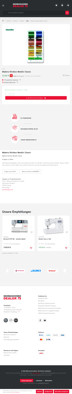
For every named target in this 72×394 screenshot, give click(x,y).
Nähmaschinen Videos (10, 353)
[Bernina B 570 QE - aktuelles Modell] (18, 226)
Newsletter (41, 301)
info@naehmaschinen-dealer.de (13, 310)
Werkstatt (6, 337)
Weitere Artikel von (30, 171)
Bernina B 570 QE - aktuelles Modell (14, 239)
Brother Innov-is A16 (45, 239)
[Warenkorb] (68, 5)
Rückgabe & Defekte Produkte (47, 306)
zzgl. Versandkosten (15, 244)
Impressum (39, 380)
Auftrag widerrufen (27, 380)
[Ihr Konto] (62, 5)
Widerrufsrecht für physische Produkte (49, 308)
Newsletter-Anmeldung (10, 312)
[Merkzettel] (56, 5)
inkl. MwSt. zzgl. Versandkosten (32, 76)
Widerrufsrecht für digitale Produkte (48, 311)
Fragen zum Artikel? (10, 171)
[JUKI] (20, 270)
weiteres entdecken (8, 253)
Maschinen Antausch (10, 334)
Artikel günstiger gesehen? (11, 339)
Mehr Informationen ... (15, 392)
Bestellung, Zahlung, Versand (46, 303)
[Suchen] (67, 13)
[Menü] (3, 5)
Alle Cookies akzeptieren (61, 391)
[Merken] (31, 232)
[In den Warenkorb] (31, 248)
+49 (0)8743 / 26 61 (9, 307)
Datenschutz (48, 380)
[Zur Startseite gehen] (20, 5)
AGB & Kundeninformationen (46, 313)
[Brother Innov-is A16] (53, 226)
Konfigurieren (48, 391)
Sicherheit (7, 355)
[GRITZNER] (37, 270)
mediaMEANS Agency (43, 383)
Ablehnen (39, 391)
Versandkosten (36, 373)
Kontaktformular (43, 298)
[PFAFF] (53, 270)
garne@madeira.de (7, 190)
